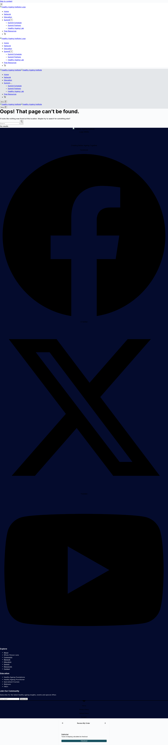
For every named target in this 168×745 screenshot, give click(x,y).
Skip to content (6, 1)
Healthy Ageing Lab (16, 91)
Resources (8, 667)
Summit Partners (14, 89)
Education (8, 80)
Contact (7, 669)
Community (8, 657)
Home (6, 75)
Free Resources (10, 94)
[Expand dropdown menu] (11, 83)
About (6, 653)
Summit (7, 83)
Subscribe (24, 699)
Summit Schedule (15, 86)
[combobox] (9, 123)
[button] (5, 97)
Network (7, 77)
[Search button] (21, 122)
